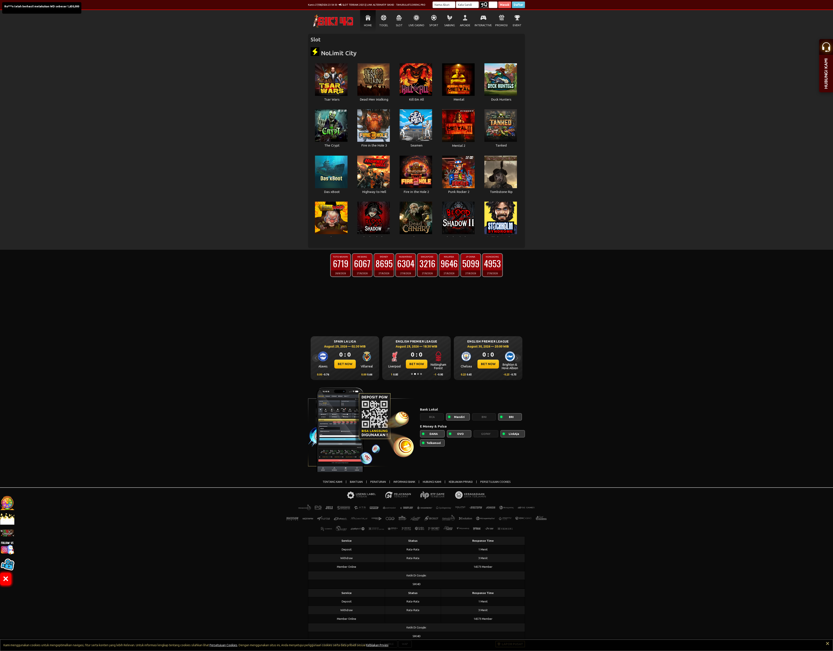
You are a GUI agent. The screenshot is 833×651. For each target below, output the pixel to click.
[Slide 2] (415, 374)
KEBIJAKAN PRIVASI (461, 481)
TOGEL (383, 25)
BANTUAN (356, 481)
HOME (368, 25)
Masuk (504, 5)
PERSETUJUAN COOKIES (495, 481)
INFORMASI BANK (404, 481)
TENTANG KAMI (332, 481)
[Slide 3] (418, 374)
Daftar (518, 5)
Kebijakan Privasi (377, 645)
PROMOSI (501, 25)
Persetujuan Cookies (223, 645)
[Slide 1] (412, 374)
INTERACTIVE (483, 25)
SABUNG (449, 25)
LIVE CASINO (416, 25)
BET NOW (345, 364)
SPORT (433, 25)
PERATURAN (378, 481)
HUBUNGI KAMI (432, 481)
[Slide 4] (421, 374)
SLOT (399, 25)
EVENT (517, 25)
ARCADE (465, 25)
